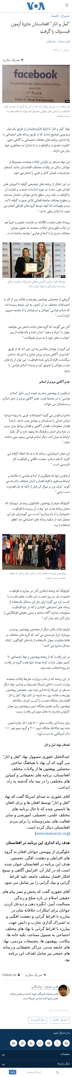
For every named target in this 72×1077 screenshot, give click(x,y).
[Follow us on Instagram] (39, 1043)
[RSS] (31, 1043)
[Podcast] (22, 1043)
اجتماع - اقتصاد (60, 16)
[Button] (13, 60)
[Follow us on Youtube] (48, 1043)
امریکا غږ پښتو (34, 1072)
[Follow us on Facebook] (66, 1043)
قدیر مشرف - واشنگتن (58, 42)
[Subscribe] (13, 1043)
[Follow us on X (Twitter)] (57, 1043)
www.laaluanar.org (52, 833)
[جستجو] (57, 1072)
